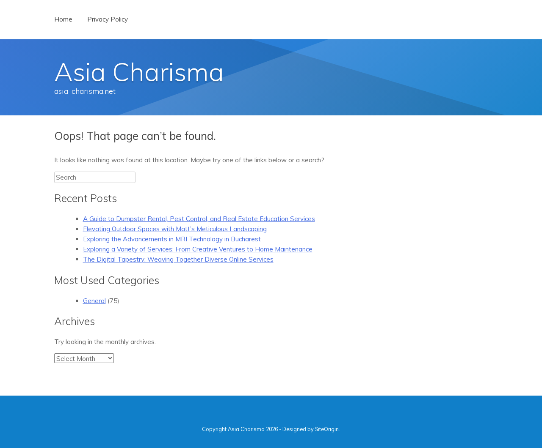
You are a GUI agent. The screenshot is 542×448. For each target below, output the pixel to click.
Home (63, 19)
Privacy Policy (107, 19)
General (94, 301)
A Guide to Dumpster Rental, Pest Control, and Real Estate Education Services (199, 219)
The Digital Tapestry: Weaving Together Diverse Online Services (178, 259)
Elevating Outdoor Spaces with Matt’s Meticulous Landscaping (175, 229)
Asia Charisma (139, 71)
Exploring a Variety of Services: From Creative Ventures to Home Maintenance (197, 249)
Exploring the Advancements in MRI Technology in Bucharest (172, 239)
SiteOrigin (327, 429)
